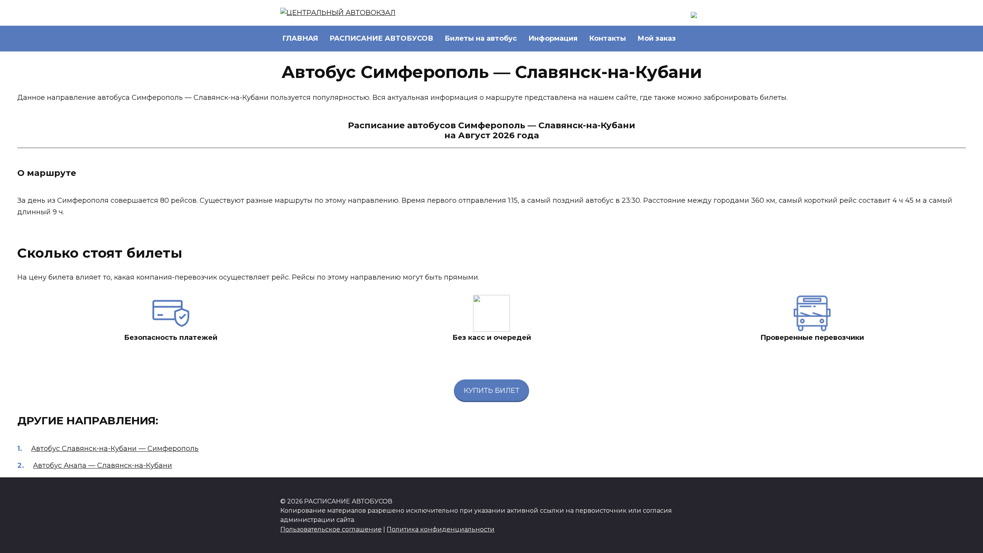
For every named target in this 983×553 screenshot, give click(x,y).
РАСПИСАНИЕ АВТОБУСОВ (381, 38)
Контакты (607, 38)
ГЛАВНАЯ (300, 38)
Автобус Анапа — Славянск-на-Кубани (102, 465)
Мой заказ (656, 38)
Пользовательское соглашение (331, 529)
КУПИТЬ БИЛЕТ (492, 390)
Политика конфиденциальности (441, 529)
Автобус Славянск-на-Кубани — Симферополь (115, 448)
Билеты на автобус (481, 38)
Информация (553, 38)
